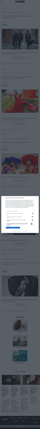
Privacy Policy (25, 231)
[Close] (37, 198)
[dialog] (20, 214)
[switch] (32, 213)
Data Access (20, 231)
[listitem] (20, 211)
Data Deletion (14, 231)
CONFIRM (13, 227)
